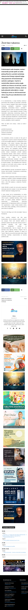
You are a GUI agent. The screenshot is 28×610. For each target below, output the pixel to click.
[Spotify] (14, 328)
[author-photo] (14, 314)
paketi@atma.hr (10, 606)
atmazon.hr (23, 589)
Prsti (25, 298)
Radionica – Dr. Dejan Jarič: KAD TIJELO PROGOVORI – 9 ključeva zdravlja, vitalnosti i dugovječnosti (14, 535)
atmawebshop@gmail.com (10, 592)
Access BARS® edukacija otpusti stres (11, 540)
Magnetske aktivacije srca (8, 537)
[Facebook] (8, 328)
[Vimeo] (17, 328)
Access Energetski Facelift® (9, 546)
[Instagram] (11, 328)
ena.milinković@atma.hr (10, 602)
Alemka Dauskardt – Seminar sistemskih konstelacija (14, 552)
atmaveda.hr (24, 593)
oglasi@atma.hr (12, 588)
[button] (2, 36)
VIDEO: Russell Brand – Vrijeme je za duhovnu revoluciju (6, 300)
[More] (21, 48)
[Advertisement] (14, 20)
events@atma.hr (8, 597)
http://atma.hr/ (14, 318)
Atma (4, 45)
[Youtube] (20, 328)
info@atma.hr (8, 584)
